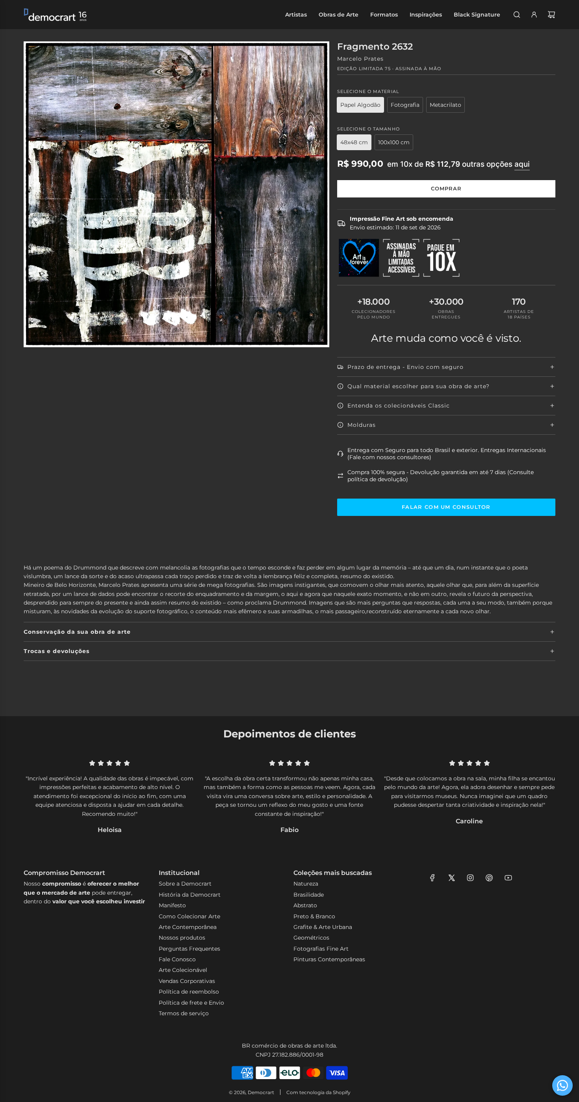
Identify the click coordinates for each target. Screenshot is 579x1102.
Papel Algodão (360, 104)
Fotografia (405, 104)
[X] (451, 877)
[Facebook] (432, 877)
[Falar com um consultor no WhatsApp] (562, 1085)
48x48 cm (354, 142)
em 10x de (458, 164)
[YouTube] (508, 877)
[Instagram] (470, 877)
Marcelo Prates (360, 58)
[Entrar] (534, 14)
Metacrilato (445, 104)
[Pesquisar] (516, 14)
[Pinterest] (489, 877)
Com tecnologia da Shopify (318, 1092)
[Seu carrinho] (551, 14)
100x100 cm (394, 142)
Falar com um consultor (446, 507)
